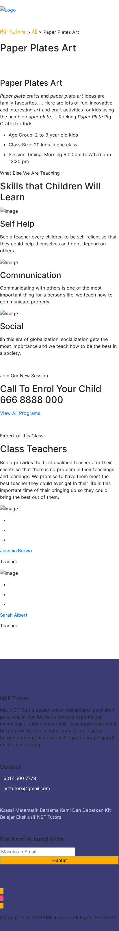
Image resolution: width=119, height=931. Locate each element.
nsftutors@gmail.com (26, 788)
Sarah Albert (13, 615)
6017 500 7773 (19, 778)
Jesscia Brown (16, 550)
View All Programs (20, 413)
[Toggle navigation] (115, 6)
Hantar (59, 860)
